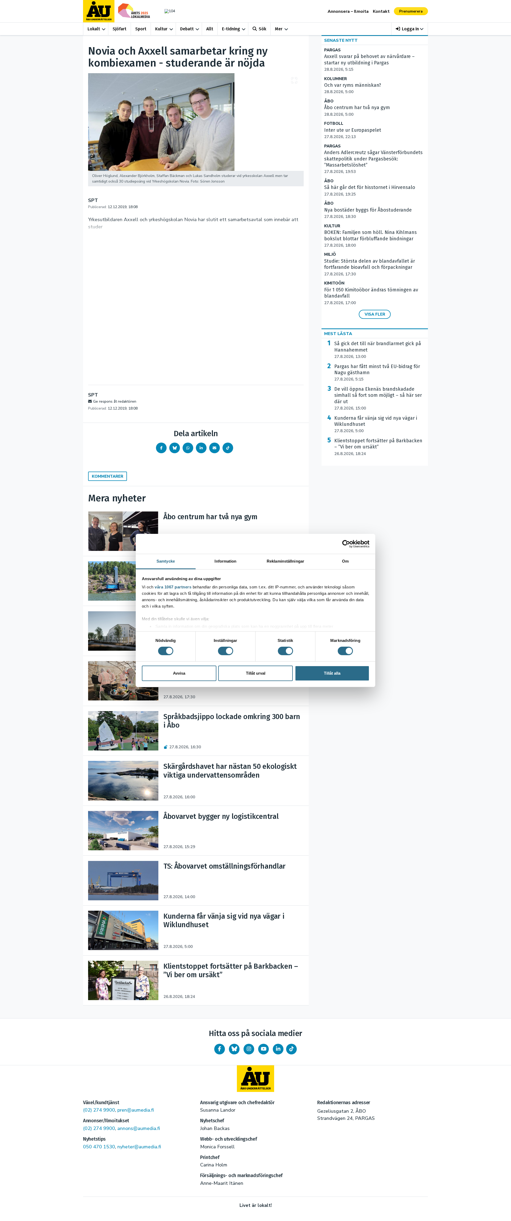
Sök (262, 28)
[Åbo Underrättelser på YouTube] (263, 1049)
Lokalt (94, 28)
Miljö (330, 254)
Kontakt (381, 11)
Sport (140, 28)
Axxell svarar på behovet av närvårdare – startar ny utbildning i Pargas (369, 62)
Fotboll (333, 123)
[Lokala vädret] (167, 11)
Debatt (187, 28)
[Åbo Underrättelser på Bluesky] (234, 1049)
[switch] (225, 651)
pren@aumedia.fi (135, 1110)
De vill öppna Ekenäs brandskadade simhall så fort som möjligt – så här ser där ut (378, 398)
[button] (410, 29)
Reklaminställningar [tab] (285, 561)
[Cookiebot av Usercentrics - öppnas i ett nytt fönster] (346, 544)
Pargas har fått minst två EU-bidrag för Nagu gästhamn (377, 373)
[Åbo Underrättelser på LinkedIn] (278, 1049)
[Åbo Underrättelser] (255, 1078)
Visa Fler (375, 314)
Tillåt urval (255, 673)
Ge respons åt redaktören (114, 401)
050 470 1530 (99, 1147)
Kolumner (335, 78)
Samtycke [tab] (165, 561)
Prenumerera (411, 11)
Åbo (328, 101)
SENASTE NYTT (341, 40)
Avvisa (179, 673)
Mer (278, 28)
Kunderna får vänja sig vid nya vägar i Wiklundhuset (375, 424)
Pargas (332, 50)
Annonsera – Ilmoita (348, 11)
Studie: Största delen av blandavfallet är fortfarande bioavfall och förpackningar (369, 267)
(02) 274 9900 (99, 1110)
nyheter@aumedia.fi (139, 1147)
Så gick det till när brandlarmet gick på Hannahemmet (377, 350)
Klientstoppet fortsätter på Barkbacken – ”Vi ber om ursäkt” (378, 447)
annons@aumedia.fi (138, 1128)
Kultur (161, 28)
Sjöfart (119, 28)
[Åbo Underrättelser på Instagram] (249, 1049)
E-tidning (231, 28)
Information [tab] (225, 561)
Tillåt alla (332, 673)
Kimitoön (334, 283)
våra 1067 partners (173, 587)
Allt (209, 28)
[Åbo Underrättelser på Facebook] (219, 1049)
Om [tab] (345, 561)
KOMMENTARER (107, 476)
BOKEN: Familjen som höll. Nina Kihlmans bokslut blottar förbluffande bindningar (370, 238)
